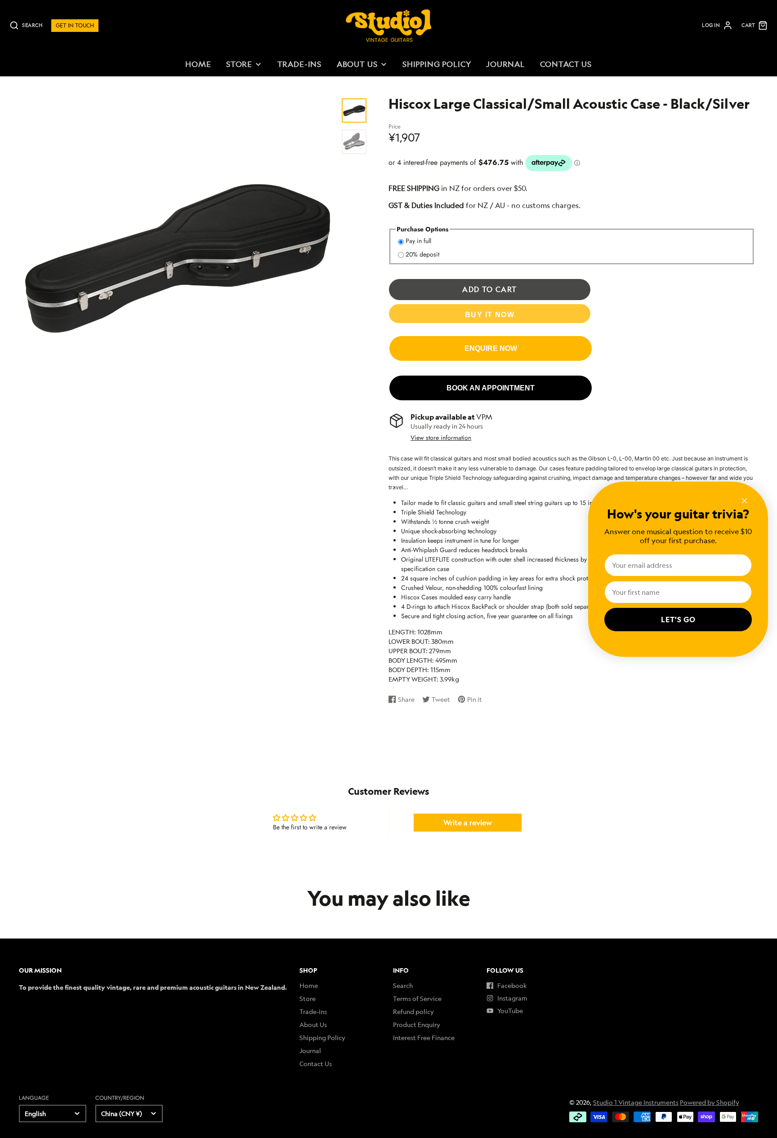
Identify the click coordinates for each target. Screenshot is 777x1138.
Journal (505, 64)
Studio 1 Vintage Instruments (636, 1102)
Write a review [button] (467, 822)
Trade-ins (299, 64)
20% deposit (422, 254)
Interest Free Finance (424, 1037)
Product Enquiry (416, 1024)
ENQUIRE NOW (490, 348)
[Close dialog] (744, 500)
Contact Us (566, 64)
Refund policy (413, 1011)
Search (403, 985)
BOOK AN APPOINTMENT (491, 388)
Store (239, 64)
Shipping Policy (436, 64)
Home (198, 64)
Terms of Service (417, 998)
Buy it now (489, 314)
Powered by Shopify (709, 1102)
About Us (357, 64)
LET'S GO (678, 619)
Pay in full (418, 240)
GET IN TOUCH (75, 25)
